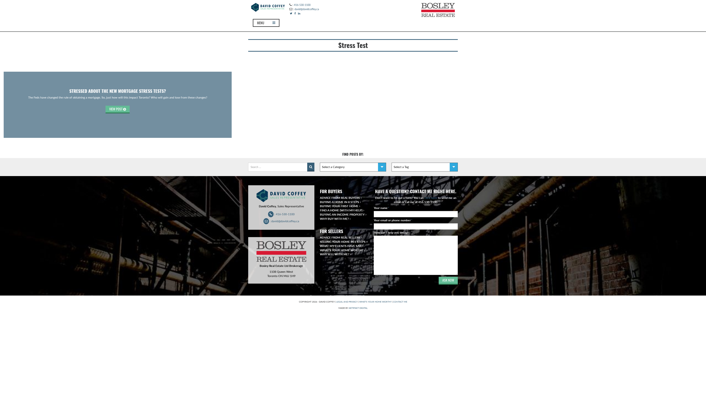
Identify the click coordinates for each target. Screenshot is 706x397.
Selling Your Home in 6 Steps (343, 241)
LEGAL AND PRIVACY (347, 301)
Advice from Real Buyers (340, 197)
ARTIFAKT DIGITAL (358, 308)
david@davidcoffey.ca (307, 9)
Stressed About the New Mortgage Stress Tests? (117, 91)
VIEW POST (116, 109)
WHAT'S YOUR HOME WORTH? (375, 301)
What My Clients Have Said (341, 246)
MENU (260, 23)
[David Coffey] (268, 7)
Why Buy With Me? (334, 218)
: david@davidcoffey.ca (284, 221)
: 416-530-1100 (284, 214)
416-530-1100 (302, 4)
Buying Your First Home (339, 206)
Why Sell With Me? (334, 254)
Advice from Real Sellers (340, 237)
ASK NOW (448, 280)
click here (430, 197)
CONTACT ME (400, 301)
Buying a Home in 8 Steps (339, 202)
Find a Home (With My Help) (341, 210)
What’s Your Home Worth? (341, 250)
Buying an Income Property (342, 214)
